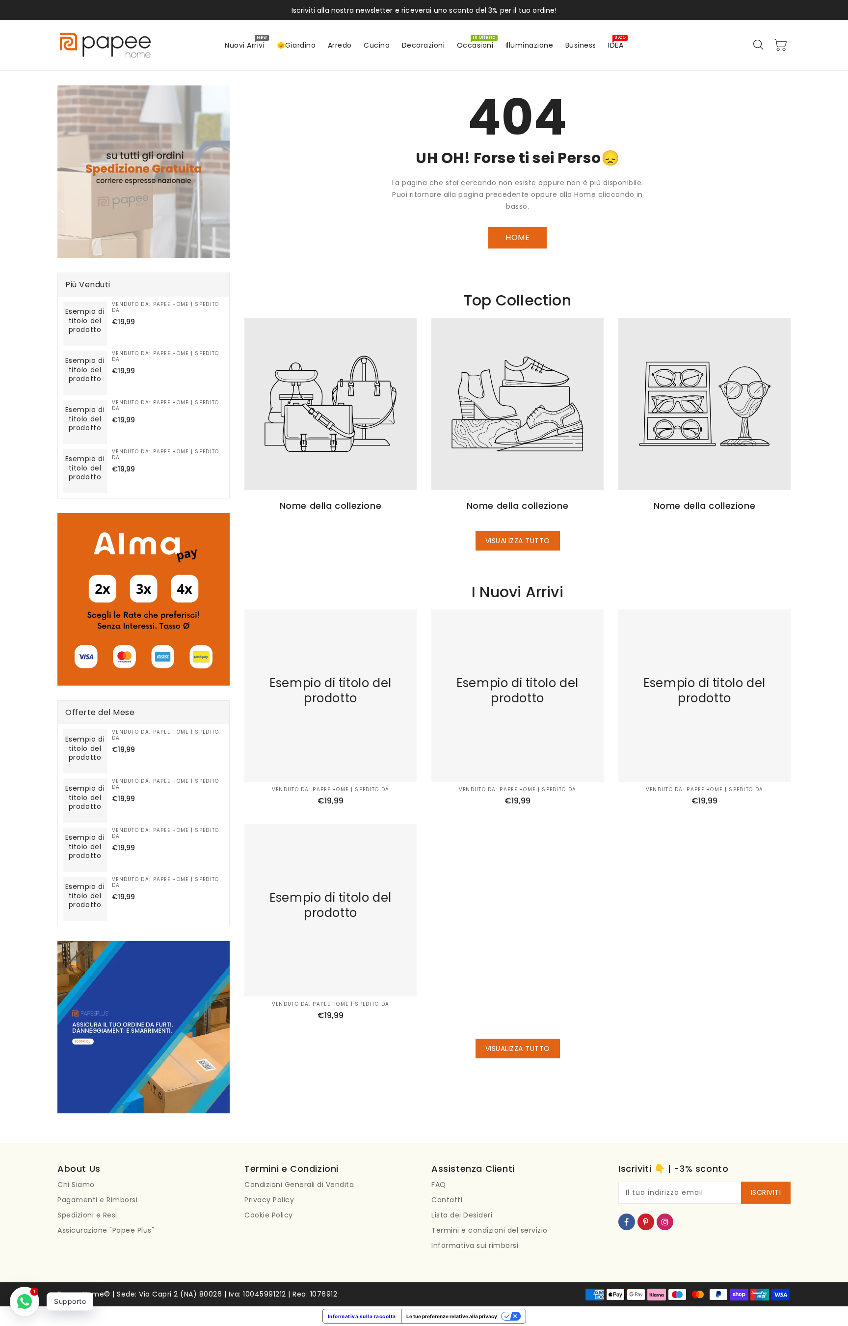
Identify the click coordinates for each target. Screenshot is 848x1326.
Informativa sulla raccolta (362, 1316)
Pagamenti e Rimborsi (97, 1200)
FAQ (438, 1184)
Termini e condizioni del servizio (489, 1230)
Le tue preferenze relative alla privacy (451, 1316)
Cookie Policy (268, 1215)
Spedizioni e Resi (87, 1215)
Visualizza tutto (517, 541)
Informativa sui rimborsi (474, 1245)
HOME (517, 237)
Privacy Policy (269, 1200)
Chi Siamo (76, 1184)
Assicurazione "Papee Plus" (105, 1230)
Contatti (446, 1200)
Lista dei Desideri (461, 1215)
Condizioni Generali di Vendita (299, 1184)
